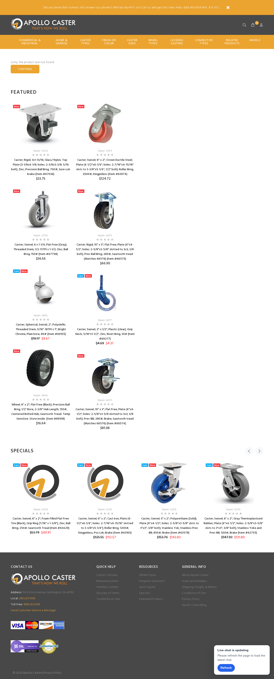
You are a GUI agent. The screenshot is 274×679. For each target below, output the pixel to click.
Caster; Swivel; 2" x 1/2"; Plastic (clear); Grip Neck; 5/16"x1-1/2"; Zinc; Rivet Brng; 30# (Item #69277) (105, 334)
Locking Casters (177, 42)
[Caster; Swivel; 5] (169, 482)
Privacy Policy (191, 599)
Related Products (232, 42)
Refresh (226, 667)
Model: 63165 (105, 509)
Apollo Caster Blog (194, 605)
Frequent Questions (152, 581)
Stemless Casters (107, 587)
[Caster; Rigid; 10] (105, 208)
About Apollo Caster (195, 575)
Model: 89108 (41, 395)
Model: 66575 (105, 236)
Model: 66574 (105, 400)
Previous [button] (249, 451)
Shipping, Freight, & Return (199, 587)
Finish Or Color (109, 42)
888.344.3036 (25, 604)
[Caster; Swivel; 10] (105, 373)
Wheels (255, 40)
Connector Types (204, 42)
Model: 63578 (169, 509)
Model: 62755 (233, 509)
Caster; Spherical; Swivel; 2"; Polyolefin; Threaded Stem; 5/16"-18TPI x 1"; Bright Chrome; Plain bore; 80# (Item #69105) (40, 329)
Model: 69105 (41, 316)
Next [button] (259, 451)
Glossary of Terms (107, 593)
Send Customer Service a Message (33, 610)
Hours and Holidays (194, 581)
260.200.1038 (23, 598)
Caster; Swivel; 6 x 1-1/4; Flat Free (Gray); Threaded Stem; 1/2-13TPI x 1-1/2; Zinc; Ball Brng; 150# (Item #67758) (40, 249)
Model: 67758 (41, 236)
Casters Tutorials (107, 575)
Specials (144, 593)
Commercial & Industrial (30, 42)
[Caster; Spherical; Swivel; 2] (41, 288)
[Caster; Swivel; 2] (105, 293)
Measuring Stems (107, 581)
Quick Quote (147, 587)
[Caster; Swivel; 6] (105, 124)
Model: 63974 (105, 151)
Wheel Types (153, 42)
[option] (41, 267)
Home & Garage (62, 42)
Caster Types (85, 42)
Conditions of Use (194, 593)
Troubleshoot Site (108, 599)
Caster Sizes (132, 42)
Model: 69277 (105, 320)
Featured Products (151, 599)
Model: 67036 (41, 151)
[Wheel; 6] (41, 368)
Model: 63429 (41, 509)
